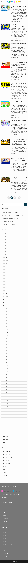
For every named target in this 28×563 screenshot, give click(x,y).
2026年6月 (5, 239)
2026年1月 (5, 254)
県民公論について (7, 515)
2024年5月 (5, 314)
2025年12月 (5, 257)
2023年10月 (5, 335)
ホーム (4, 512)
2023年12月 (5, 329)
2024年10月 (5, 299)
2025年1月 (5, 290)
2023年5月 (5, 350)
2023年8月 (5, 341)
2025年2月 (5, 287)
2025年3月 (5, 284)
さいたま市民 (6, 460)
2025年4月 (5, 281)
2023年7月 (5, 344)
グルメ (4, 466)
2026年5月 (5, 242)
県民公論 (5, 475)
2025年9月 (5, 266)
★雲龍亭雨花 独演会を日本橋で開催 (10, 218)
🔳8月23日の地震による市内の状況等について (12, 215)
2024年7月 (5, 308)
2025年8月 (5, 269)
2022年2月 (5, 395)
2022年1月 (5, 398)
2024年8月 (5, 305)
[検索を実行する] (25, 204)
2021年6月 (5, 418)
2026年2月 (5, 251)
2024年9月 (5, 302)
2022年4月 (5, 389)
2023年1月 (5, 362)
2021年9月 (5, 409)
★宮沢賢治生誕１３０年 (7, 221)
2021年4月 (5, 424)
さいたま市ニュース (7, 457)
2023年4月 (5, 353)
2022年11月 (5, 368)
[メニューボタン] (1, 1)
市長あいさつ (6, 472)
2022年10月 (5, 371)
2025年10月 (5, 263)
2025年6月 (5, 275)
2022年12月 (5, 365)
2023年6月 (5, 347)
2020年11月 (5, 439)
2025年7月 (5, 272)
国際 (4, 469)
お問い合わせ (6, 518)
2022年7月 (5, 380)
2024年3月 (5, 320)
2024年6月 (5, 311)
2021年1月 (5, 433)
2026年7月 (5, 236)
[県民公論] (14, 1)
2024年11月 (5, 296)
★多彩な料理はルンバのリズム (9, 224)
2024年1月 (5, 326)
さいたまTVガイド (7, 454)
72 (19, 197)
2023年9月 (5, 338)
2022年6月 (5, 383)
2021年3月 (5, 427)
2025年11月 (5, 260)
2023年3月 (5, 356)
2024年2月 (5, 323)
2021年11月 (5, 403)
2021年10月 (5, 406)
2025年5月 (5, 278)
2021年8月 (5, 412)
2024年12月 (5, 293)
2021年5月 (5, 421)
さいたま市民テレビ (7, 463)
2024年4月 (5, 317)
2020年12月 (5, 436)
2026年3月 (5, 248)
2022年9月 (5, 374)
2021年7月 (5, 415)
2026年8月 (5, 233)
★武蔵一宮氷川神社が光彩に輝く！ (10, 212)
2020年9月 (5, 442)
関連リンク (5, 521)
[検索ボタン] (26, 1)
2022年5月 (5, 386)
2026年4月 (5, 245)
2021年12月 (5, 401)
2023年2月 (5, 359)
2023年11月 (5, 332)
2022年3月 (5, 392)
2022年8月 (5, 377)
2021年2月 (5, 430)
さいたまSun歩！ (7, 451)
